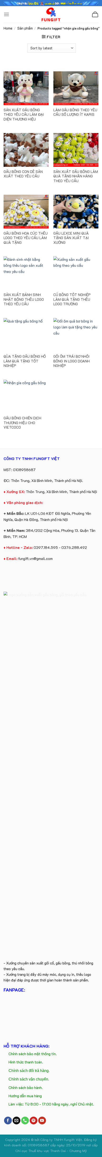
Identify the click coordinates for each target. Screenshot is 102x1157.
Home (8, 28)
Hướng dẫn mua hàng (25, 1095)
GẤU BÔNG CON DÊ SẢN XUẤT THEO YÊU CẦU (23, 174)
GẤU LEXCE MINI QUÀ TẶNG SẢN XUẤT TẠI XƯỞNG (71, 238)
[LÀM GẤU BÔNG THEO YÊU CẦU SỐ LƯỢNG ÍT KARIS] (75, 88)
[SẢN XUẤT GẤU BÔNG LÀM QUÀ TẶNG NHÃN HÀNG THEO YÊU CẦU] (75, 150)
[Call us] (25, 1121)
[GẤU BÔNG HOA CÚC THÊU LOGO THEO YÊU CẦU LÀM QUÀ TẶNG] (26, 211)
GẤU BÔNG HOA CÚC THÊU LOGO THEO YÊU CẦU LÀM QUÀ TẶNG (26, 238)
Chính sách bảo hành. (26, 1087)
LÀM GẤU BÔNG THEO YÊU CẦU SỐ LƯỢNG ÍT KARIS (75, 112)
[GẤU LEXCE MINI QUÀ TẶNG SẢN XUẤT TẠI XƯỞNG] (75, 211)
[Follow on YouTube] (42, 1121)
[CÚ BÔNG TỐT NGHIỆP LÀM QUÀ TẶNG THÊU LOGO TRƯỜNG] (75, 273)
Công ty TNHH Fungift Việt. (62, 1139)
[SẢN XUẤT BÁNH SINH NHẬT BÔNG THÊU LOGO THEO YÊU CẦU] (26, 273)
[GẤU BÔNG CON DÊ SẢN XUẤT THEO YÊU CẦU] (26, 150)
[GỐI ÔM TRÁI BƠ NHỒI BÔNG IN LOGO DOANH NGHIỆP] (75, 335)
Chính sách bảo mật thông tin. (33, 1053)
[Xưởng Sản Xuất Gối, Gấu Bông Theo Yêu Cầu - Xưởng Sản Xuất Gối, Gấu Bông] (51, 14)
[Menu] (6, 14)
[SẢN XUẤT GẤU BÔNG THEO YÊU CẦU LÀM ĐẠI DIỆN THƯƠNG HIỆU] (26, 88)
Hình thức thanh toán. (26, 1061)
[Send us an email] (16, 1121)
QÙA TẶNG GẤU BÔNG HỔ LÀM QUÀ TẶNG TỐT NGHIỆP (25, 361)
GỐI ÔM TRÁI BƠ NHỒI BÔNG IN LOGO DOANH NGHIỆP (71, 361)
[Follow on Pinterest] (33, 1121)
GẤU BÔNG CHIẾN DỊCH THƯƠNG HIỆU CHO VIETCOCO (22, 423)
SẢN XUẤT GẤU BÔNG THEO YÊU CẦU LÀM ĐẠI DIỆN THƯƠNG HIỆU (24, 114)
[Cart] (95, 14)
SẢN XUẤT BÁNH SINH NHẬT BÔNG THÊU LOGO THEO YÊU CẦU (24, 299)
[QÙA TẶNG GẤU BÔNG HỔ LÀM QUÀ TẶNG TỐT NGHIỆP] (26, 335)
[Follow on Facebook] (8, 1121)
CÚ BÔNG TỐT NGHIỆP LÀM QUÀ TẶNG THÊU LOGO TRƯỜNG (72, 299)
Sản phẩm (25, 28)
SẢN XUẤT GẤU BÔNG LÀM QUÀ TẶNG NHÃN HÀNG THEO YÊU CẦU (75, 176)
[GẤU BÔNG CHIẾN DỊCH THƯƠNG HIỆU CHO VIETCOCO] (26, 396)
